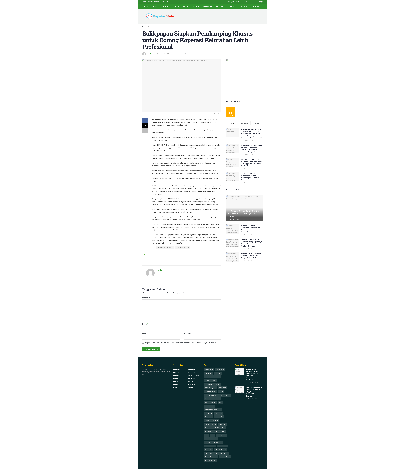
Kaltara (195, 6)
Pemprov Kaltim (210, 424)
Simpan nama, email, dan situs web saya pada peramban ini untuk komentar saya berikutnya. (180, 343)
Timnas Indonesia (211, 457)
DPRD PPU (222, 388)
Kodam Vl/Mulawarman (212, 398)
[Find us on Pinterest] (249, 2)
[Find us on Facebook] (243, 2)
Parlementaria (193, 375)
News (155, 6)
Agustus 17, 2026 (246, 248)
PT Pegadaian (221, 435)
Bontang (220, 6)
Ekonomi (231, 6)
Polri (217, 431)
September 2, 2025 (163, 54)
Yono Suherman (210, 460)
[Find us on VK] (252, 2)
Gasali (221, 391)
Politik (176, 6)
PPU (223, 431)
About (144, 2)
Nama (145, 324)
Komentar (146, 297)
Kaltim (186, 6)
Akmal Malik (209, 369)
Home (146, 6)
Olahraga (243, 6)
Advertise (150, 2)
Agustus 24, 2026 (234, 219)
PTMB (212, 435)
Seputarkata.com (220, 449)
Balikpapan (208, 373)
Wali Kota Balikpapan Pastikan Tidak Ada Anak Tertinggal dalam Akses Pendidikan (251, 162)
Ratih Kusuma (222, 446)
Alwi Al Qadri (220, 369)
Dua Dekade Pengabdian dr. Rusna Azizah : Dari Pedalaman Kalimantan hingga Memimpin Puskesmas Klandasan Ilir (251, 133)
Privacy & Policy (159, 2)
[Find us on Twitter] (246, 2)
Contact (167, 2)
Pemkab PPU (219, 417)
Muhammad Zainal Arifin (213, 409)
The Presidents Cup (221, 453)
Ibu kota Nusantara (211, 395)
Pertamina (222, 424)
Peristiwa (255, 6)
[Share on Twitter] (145, 125)
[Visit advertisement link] (181, 257)
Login (261, 2)
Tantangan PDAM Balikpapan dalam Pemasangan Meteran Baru (249, 176)
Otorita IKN (218, 413)
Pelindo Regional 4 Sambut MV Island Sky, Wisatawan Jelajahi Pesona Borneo (250, 228)
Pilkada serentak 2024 (212, 428)
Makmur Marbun (210, 402)
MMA (220, 402)
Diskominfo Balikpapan (165, 248)
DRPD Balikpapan (210, 391)
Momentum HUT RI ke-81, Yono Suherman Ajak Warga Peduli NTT (251, 255)
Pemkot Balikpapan (182, 248)
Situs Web (187, 333)
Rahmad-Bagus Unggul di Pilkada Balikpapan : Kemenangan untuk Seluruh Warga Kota (251, 148)
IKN (221, 395)
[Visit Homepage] (159, 16)
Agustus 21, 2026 (246, 234)
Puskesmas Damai (211, 438)
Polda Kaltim (209, 431)
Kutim (175, 385)
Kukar (175, 381)
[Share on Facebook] (145, 120)
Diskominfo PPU (210, 380)
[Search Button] (262, 6)
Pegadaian (208, 417)
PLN (223, 428)
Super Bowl (209, 453)
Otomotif (165, 6)
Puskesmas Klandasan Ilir (213, 442)
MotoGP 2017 (209, 406)
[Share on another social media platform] (145, 130)
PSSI (206, 435)
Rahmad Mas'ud (210, 446)
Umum (150, 27)
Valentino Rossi (225, 457)
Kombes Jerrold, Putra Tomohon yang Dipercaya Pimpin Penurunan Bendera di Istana (251, 243)
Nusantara (208, 413)
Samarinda (207, 6)
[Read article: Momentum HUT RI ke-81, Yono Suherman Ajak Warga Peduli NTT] (232, 257)
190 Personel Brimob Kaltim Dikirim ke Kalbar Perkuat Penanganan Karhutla (243, 213)
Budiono (218, 373)
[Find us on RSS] (254, 2)
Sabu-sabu (208, 449)
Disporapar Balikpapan (212, 384)
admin (151, 54)
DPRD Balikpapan (210, 388)
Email (145, 333)
